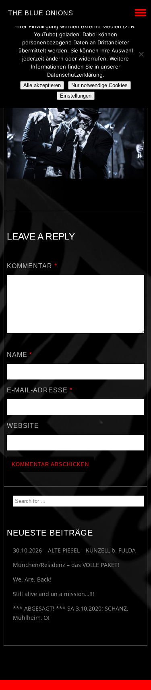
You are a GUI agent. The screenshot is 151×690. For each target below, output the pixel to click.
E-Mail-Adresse (39, 390)
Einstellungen (75, 96)
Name (19, 354)
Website (23, 425)
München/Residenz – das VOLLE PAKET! (66, 565)
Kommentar (32, 266)
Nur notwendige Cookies (99, 85)
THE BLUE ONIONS (40, 13)
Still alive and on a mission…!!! (53, 594)
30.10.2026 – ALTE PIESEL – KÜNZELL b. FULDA (74, 550)
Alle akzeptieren (42, 85)
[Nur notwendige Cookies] (141, 54)
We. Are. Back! (32, 579)
